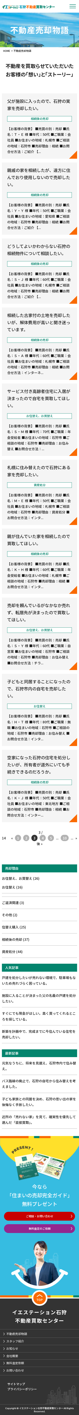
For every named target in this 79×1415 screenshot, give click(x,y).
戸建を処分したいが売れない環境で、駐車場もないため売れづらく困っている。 (39, 980)
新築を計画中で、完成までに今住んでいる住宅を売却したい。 (39, 1034)
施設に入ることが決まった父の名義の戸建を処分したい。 (39, 998)
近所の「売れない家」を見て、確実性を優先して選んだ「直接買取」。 (39, 1119)
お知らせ (12, 1348)
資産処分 (12, 951)
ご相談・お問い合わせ (39, 1216)
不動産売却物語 (16, 1334)
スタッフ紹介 (15, 1341)
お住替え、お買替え (20, 878)
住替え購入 (14, 926)
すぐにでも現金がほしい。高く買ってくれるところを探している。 (39, 1016)
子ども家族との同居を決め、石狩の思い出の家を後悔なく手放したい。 (39, 1101)
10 (65, 837)
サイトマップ (16, 1384)
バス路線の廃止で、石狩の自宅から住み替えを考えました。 (39, 1083)
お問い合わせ (15, 1370)
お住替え (12, 887)
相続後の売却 (15, 939)
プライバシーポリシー (22, 1389)
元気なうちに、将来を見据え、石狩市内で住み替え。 (39, 1065)
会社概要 (12, 1356)
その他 (9, 914)
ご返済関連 (13, 902)
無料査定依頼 (15, 1363)
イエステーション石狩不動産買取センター (39, 1316)
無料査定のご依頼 (40, 1228)
